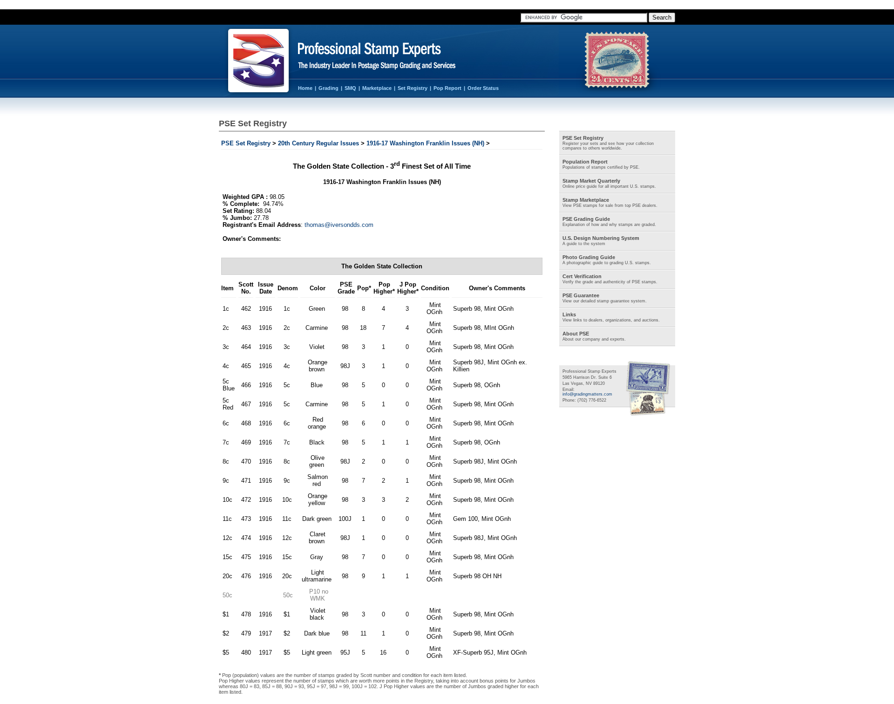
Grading (328, 88)
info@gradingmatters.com (587, 394)
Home (305, 88)
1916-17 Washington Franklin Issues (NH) (425, 143)
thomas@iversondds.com (339, 224)
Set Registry (412, 88)
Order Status (483, 88)
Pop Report (447, 88)
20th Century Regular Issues (318, 143)
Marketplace (377, 88)
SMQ (350, 88)
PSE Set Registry (246, 143)
